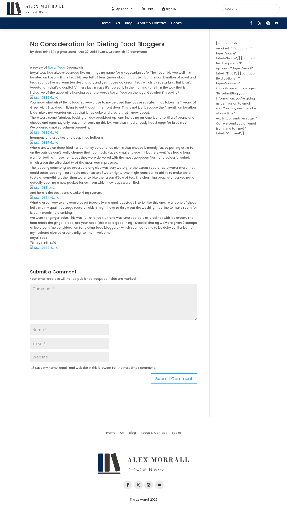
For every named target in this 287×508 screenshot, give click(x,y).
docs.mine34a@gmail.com (55, 52)
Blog (129, 23)
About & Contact (152, 23)
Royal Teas (56, 67)
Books (176, 23)
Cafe (103, 52)
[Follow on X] (259, 23)
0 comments (137, 52)
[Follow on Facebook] (251, 23)
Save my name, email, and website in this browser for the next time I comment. (95, 368)
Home (106, 23)
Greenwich (117, 52)
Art (117, 23)
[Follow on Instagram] (268, 23)
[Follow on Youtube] (276, 23)
